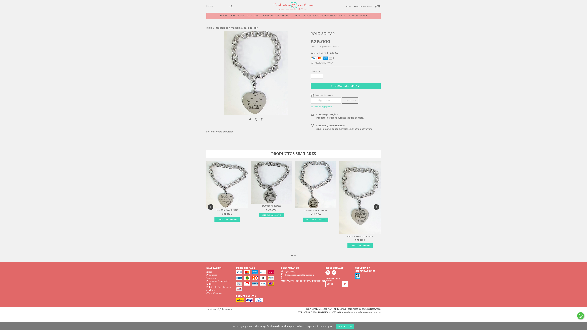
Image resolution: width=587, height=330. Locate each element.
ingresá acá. (347, 312)
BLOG (298, 16)
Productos (237, 16)
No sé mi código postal (321, 106)
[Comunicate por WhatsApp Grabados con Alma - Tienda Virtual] (580, 315)
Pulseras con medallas (228, 27)
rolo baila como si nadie (227, 210)
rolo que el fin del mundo (316, 210)
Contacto (253, 16)
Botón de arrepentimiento (368, 312)
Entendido (344, 326)
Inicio (223, 16)
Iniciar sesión (366, 6)
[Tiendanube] (219, 310)
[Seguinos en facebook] (334, 272)
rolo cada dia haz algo (271, 206)
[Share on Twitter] (256, 119)
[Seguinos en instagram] (327, 272)
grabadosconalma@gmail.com (299, 274)
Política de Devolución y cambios (325, 16)
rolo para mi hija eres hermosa (360, 236)
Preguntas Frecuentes (277, 16)
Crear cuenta (352, 6)
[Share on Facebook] (250, 119)
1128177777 (289, 271)
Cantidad (316, 71)
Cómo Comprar (358, 16)
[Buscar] (231, 6)
